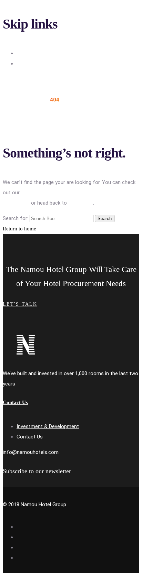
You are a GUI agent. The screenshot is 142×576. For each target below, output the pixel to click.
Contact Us (30, 437)
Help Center (16, 203)
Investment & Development (48, 426)
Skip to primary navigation (46, 53)
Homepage (80, 203)
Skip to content (34, 64)
